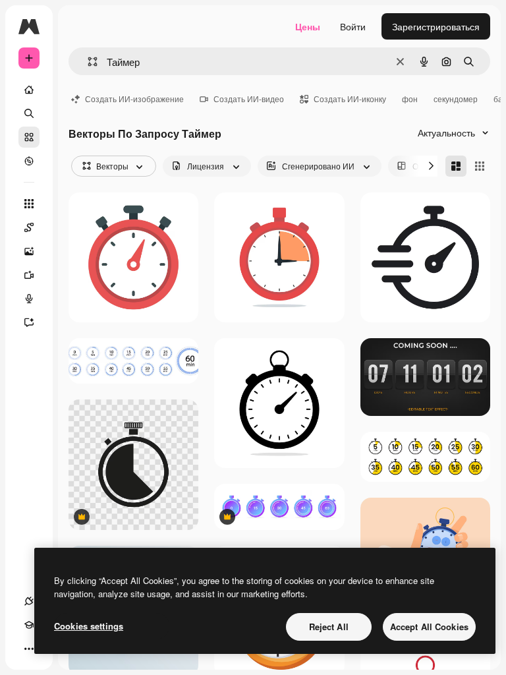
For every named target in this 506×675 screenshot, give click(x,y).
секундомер (456, 98)
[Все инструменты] (29, 203)
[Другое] (29, 648)
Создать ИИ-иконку (350, 98)
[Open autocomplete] (87, 62)
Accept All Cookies (429, 626)
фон (410, 98)
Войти (353, 26)
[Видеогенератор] (29, 274)
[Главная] (29, 89)
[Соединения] (29, 601)
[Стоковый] (29, 137)
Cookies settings (88, 626)
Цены (307, 26)
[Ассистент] (29, 322)
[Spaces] (29, 227)
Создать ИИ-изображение (134, 98)
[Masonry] (455, 166)
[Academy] (29, 624)
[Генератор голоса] (29, 298)
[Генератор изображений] (29, 251)
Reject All (329, 626)
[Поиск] (29, 113)
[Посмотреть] (29, 160)
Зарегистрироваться (436, 26)
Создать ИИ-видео (248, 98)
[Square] (479, 166)
